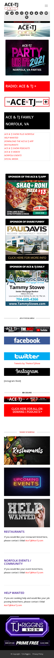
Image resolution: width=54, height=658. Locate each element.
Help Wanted (11, 137)
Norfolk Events (12, 155)
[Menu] (46, 5)
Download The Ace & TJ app (18, 141)
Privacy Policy (38, 654)
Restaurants (11, 144)
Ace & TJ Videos (12, 151)
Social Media (11, 159)
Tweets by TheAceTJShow (27, 363)
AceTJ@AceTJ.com (34, 540)
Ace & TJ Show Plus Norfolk (19, 134)
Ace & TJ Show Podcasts (17, 148)
